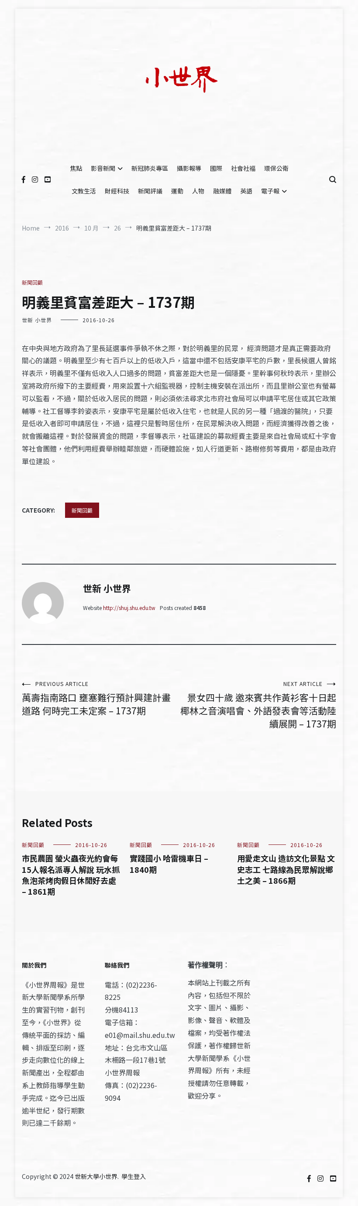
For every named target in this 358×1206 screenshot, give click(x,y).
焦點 (76, 168)
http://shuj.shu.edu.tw (129, 607)
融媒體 (222, 190)
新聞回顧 (32, 282)
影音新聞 (103, 168)
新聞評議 (150, 190)
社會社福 (243, 168)
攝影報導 (189, 168)
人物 (198, 190)
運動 (177, 190)
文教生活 (84, 190)
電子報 (270, 190)
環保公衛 (276, 168)
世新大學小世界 (96, 1176)
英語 (246, 190)
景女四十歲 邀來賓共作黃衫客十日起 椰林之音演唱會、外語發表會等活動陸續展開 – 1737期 (258, 705)
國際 (216, 168)
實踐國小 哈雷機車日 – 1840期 (169, 863)
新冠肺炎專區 (149, 168)
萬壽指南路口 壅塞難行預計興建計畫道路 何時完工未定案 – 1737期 (96, 698)
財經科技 (117, 190)
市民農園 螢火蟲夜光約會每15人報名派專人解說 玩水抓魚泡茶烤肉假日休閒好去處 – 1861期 (71, 874)
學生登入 (133, 1176)
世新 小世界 (37, 320)
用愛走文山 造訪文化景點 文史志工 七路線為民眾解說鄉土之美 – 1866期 (286, 869)
